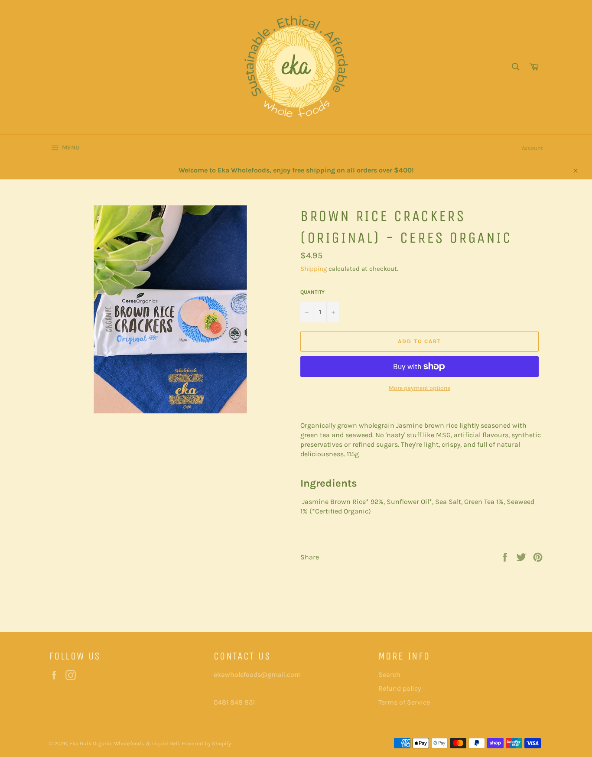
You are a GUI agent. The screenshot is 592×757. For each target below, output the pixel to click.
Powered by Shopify (206, 743)
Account (532, 148)
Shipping (313, 269)
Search (389, 674)
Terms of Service (404, 702)
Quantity (312, 292)
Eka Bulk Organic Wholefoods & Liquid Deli (124, 743)
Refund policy (399, 688)
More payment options (419, 388)
